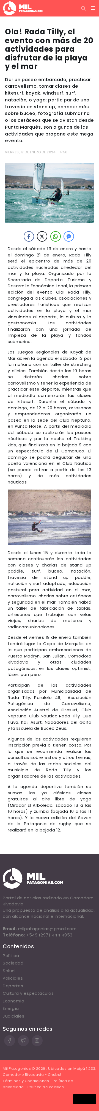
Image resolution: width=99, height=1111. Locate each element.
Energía (11, 1008)
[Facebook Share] (29, 236)
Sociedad (13, 963)
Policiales (13, 978)
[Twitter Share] (42, 236)
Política (11, 955)
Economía (13, 1001)
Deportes (13, 986)
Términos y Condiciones (26, 1081)
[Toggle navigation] (93, 8)
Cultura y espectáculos (28, 993)
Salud (9, 971)
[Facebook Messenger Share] (69, 236)
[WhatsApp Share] (55, 236)
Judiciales (13, 1016)
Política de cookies (46, 1087)
